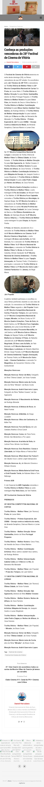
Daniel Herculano (13, 62)
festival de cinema (15, 652)
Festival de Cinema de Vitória (15, 655)
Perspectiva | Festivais (16, 26)
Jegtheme (22, 783)
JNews (9, 781)
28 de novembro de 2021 (29, 62)
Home (6, 26)
